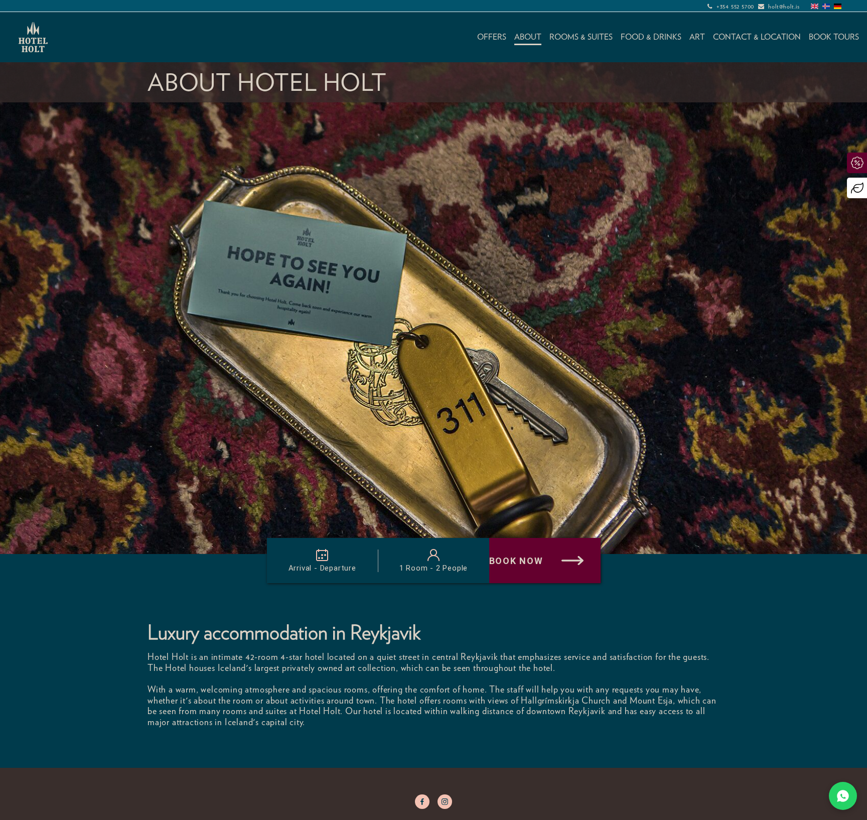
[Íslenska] (826, 6)
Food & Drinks (651, 37)
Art (697, 37)
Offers (491, 37)
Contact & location (757, 37)
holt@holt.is (784, 6)
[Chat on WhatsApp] (843, 796)
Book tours (834, 37)
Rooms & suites (581, 37)
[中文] (849, 6)
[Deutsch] (837, 6)
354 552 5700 (737, 6)
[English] (814, 6)
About (527, 37)
